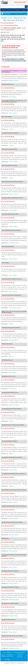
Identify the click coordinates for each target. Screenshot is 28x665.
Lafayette (11, 226)
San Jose (10, 210)
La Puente (11, 161)
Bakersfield (11, 340)
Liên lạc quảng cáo (7, 652)
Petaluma (10, 502)
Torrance (10, 291)
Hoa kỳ (18, 28)
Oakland (10, 567)
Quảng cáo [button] (10, 10)
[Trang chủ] (2, 14)
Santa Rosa (11, 518)
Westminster (11, 80)
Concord (10, 469)
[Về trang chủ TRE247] (4, 2)
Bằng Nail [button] (17, 10)
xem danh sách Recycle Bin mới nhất (15, 60)
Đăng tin (24, 10)
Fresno (10, 96)
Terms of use (19, 654)
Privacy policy (19, 657)
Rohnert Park (11, 534)
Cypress (10, 113)
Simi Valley (11, 583)
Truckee (10, 632)
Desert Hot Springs (12, 307)
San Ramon (11, 194)
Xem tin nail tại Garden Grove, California (13, 59)
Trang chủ (3, 10)
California (13, 28)
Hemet (10, 372)
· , (5, 129)
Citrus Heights (11, 242)
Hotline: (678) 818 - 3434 (20, 652)
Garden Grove (6, 28)
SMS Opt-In (7, 659)
